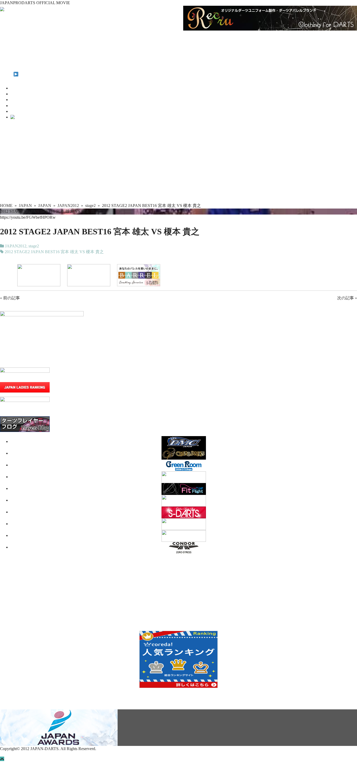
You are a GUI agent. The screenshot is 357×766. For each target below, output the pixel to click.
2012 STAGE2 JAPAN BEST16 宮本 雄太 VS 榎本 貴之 (54, 252)
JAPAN (6, 45)
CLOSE (22, 117)
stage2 (33, 246)
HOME (6, 39)
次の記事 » (347, 298)
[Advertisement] (178, 163)
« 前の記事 (10, 298)
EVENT (7, 62)
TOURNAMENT (15, 51)
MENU (7, 74)
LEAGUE (8, 57)
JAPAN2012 (15, 246)
